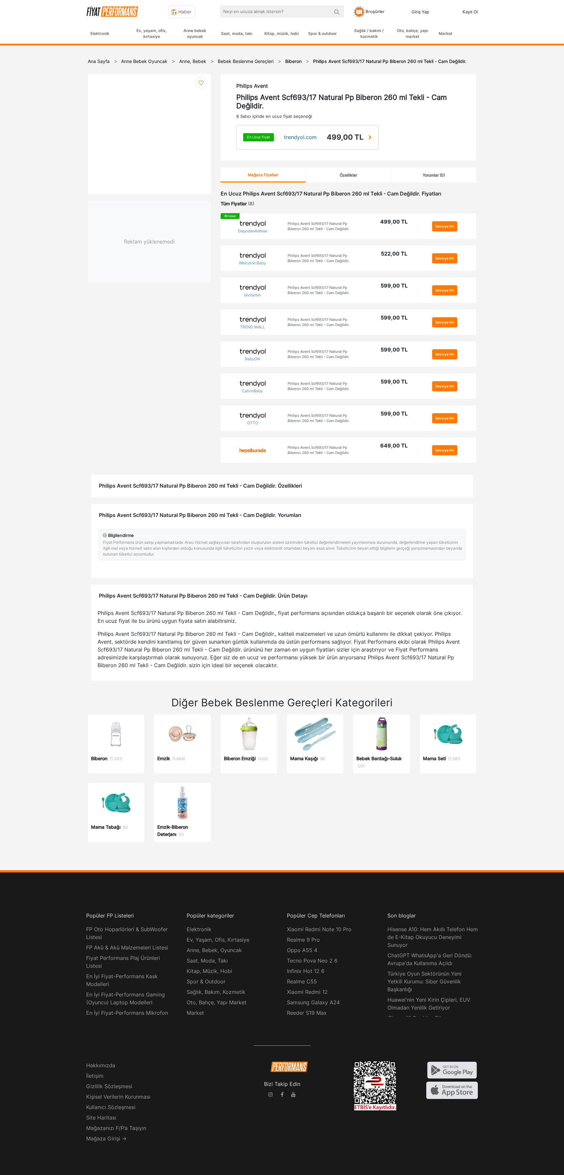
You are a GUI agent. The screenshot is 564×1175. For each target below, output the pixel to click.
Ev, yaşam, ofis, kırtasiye (151, 33)
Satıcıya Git (444, 226)
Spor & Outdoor (206, 981)
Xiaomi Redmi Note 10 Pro (319, 929)
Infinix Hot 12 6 (305, 971)
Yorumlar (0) (434, 175)
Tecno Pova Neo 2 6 (312, 960)
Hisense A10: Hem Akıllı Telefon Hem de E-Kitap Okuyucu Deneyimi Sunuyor (432, 937)
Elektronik (99, 33)
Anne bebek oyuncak (194, 33)
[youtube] (293, 1095)
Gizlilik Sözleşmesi (109, 1086)
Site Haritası (101, 1117)
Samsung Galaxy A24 (313, 1002)
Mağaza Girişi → (106, 1138)
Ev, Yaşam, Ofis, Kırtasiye (218, 939)
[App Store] (452, 1090)
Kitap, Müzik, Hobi (209, 971)
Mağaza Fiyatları (263, 174)
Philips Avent (252, 86)
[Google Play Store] (452, 1069)
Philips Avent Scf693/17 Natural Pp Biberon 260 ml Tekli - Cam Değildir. (318, 226)
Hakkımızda (100, 1065)
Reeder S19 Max (307, 1013)
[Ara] (336, 11)
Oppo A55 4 (302, 950)
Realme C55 (302, 981)
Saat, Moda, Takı (207, 960)
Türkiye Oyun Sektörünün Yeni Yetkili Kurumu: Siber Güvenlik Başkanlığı (424, 981)
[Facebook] (282, 1095)
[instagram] (270, 1095)
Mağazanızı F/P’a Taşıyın (116, 1128)
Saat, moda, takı (236, 33)
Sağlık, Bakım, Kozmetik (216, 992)
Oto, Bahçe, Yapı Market (216, 1002)
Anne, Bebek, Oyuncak (214, 950)
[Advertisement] (539, 151)
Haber (184, 11)
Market (445, 33)
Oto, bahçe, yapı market (412, 33)
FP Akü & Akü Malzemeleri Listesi (127, 947)
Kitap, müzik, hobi (281, 33)
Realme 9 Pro (303, 939)
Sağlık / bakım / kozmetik (369, 33)
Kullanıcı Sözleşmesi (110, 1107)
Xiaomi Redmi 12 (307, 992)
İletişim (94, 1076)
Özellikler (348, 175)
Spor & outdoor (322, 33)
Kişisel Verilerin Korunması (118, 1096)
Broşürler (374, 11)
